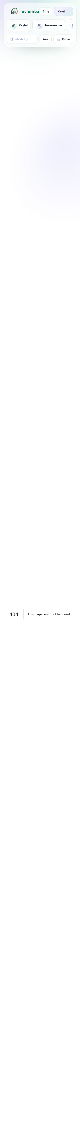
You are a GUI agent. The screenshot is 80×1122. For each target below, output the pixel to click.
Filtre (66, 39)
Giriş (45, 11)
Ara (45, 39)
